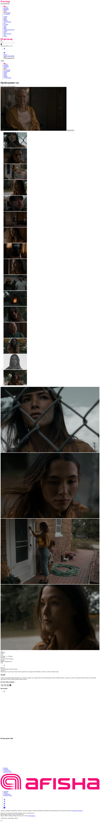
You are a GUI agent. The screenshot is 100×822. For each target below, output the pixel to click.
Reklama (6, 768)
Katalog (5, 31)
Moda (5, 27)
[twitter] (4, 806)
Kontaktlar (6, 769)
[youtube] (4, 808)
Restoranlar (7, 12)
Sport (5, 32)
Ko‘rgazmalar (7, 14)
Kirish (5, 3)
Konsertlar (6, 8)
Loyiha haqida (7, 770)
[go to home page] (5, 1)
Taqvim (5, 36)
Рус (2, 3)
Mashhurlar (6, 9)
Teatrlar (5, 10)
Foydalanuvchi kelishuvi (77, 810)
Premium (6, 20)
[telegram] (4, 800)
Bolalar (5, 18)
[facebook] (4, 802)
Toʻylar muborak (7, 21)
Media (5, 28)
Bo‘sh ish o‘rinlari (8, 772)
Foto (5, 23)
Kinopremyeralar (7, 33)
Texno (5, 25)
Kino (6, 6)
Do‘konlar (6, 24)
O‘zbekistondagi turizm (9, 29)
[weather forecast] (51, 50)
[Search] (8, 3)
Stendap (5, 16)
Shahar (5, 19)
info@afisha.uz (31, 815)
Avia (5, 35)
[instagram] (4, 804)
